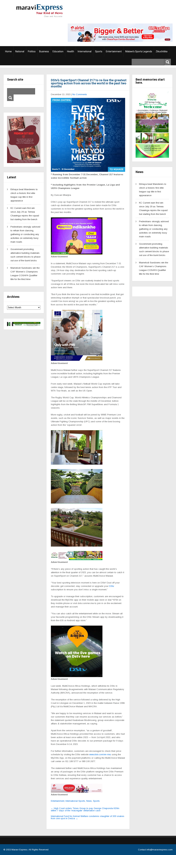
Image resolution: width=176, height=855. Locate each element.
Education (58, 51)
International (84, 51)
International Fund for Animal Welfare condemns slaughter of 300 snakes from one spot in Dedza (87, 817)
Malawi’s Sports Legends (138, 51)
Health (70, 51)
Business (44, 51)
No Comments (79, 94)
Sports (98, 51)
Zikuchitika (161, 51)
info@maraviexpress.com (160, 849)
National (19, 51)
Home (8, 51)
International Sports (75, 801)
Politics (32, 51)
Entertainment (114, 51)
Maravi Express (20, 849)
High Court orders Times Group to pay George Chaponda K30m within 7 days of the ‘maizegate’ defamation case (85, 809)
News (89, 801)
